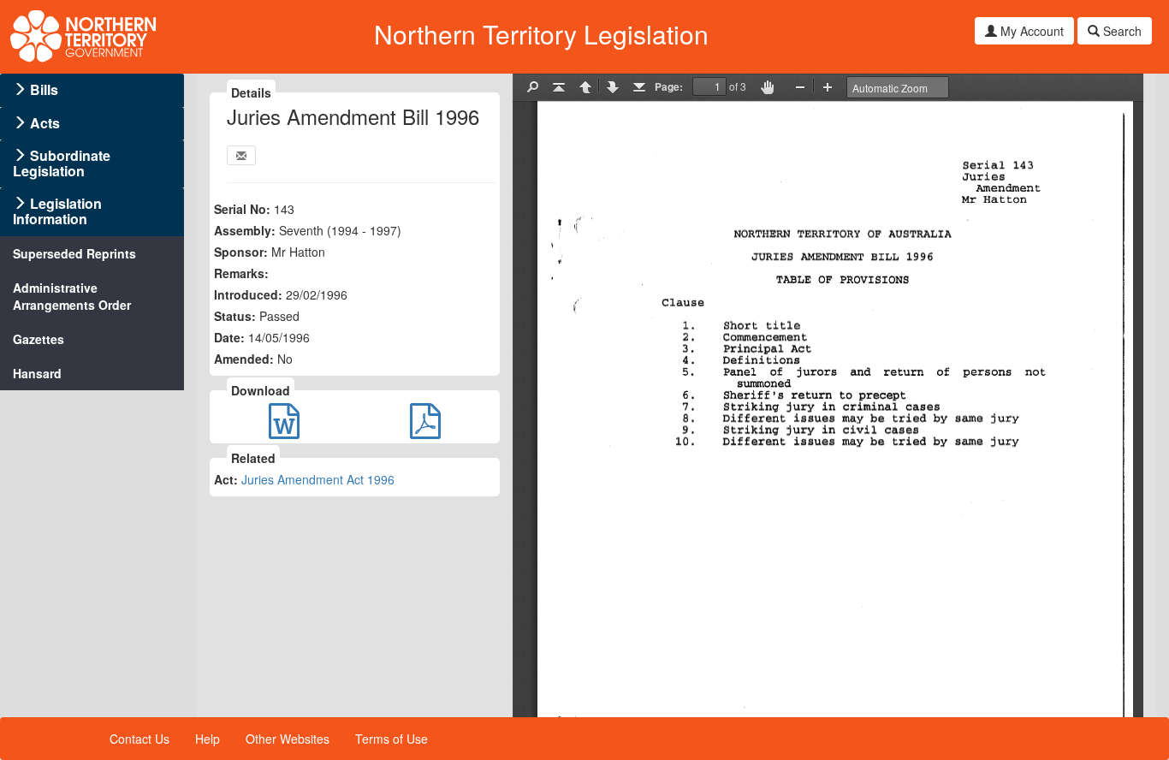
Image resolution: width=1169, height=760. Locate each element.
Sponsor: (241, 251)
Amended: (244, 358)
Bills (44, 89)
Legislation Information (57, 211)
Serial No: (242, 208)
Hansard (37, 373)
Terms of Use (391, 738)
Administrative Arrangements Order (72, 296)
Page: (669, 86)
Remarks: (241, 273)
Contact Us (139, 738)
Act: (226, 479)
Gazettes (38, 338)
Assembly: (245, 230)
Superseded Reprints (74, 253)
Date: (229, 337)
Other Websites (287, 738)
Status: (235, 315)
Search (1121, 30)
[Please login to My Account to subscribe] (241, 155)
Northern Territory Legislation (541, 33)
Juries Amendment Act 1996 (318, 479)
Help (207, 738)
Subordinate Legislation (61, 163)
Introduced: (248, 294)
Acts (45, 123)
